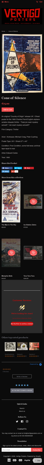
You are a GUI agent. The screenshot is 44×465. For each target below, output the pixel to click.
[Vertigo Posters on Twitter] (17, 422)
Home (3, 31)
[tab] (22, 376)
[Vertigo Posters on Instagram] (27, 422)
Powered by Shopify (34, 456)
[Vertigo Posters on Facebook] (22, 422)
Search (22, 408)
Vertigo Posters (21, 456)
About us (22, 411)
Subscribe (37, 450)
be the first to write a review (22, 390)
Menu (6, 2)
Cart (40, 2)
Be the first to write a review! (22, 324)
